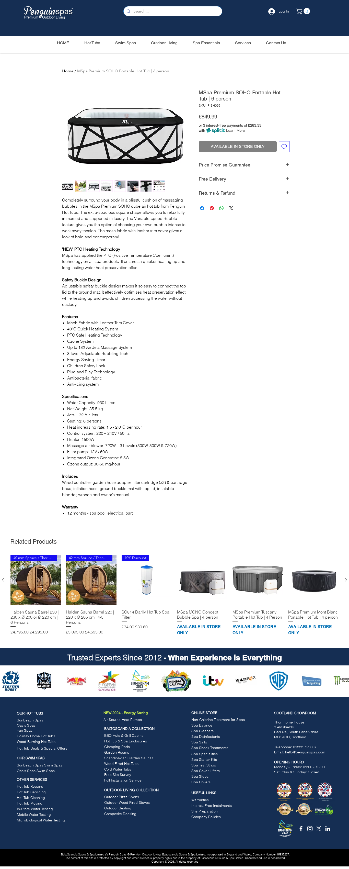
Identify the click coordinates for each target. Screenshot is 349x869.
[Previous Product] (3, 580)
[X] (318, 828)
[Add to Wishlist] (284, 146)
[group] (174, 598)
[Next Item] (342, 680)
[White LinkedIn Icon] (327, 828)
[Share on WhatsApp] (221, 208)
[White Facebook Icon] (301, 828)
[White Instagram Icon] (309, 828)
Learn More (235, 130)
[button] (303, 11)
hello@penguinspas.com (305, 752)
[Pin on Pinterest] (212, 208)
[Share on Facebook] (202, 208)
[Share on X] (231, 208)
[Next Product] (346, 580)
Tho (277, 722)
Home (68, 71)
